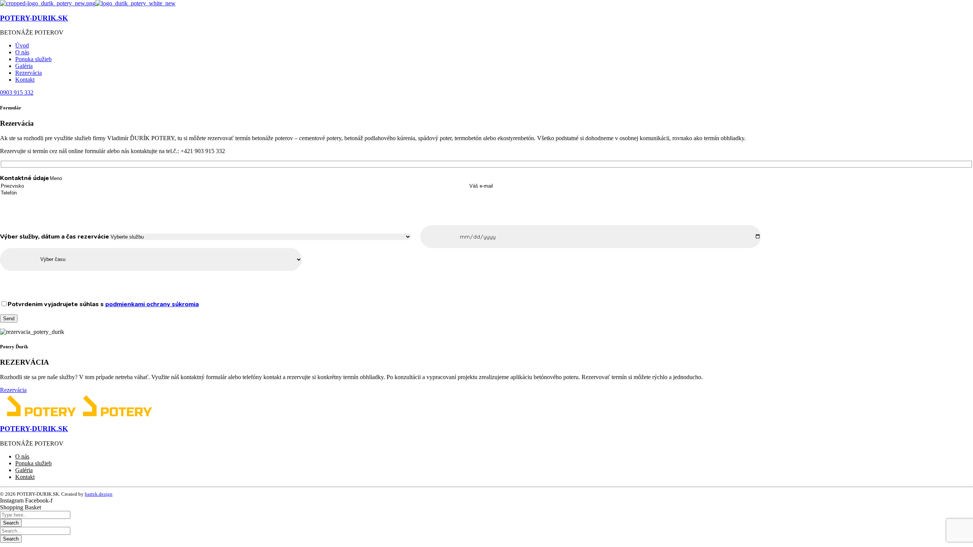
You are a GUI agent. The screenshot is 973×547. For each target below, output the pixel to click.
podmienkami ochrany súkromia (152, 304)
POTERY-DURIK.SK (34, 18)
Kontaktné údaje (24, 178)
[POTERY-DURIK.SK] (47, 3)
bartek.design (99, 494)
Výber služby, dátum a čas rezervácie (54, 236)
